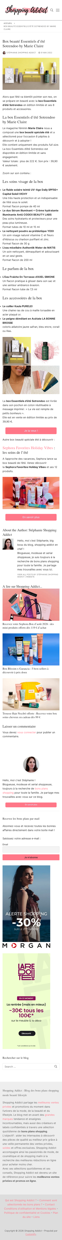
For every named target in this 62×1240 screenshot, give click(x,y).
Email (5, 844)
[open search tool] (51, 10)
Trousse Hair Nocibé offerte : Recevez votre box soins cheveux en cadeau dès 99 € (30, 715)
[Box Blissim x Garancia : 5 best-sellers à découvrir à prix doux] (31, 649)
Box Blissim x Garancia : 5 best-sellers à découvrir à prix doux (25, 670)
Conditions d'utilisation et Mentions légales (30, 1208)
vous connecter (26, 732)
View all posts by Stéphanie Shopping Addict (37, 575)
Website (30, 577)
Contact (50, 1204)
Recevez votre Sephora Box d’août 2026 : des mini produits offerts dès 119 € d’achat (28, 625)
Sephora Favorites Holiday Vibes (28, 447)
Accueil (8, 23)
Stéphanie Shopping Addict (21, 53)
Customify (30, 1234)
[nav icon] (57, 10)
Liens (36, 1216)
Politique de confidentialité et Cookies (27, 1212)
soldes (6, 1147)
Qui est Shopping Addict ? (21, 1200)
